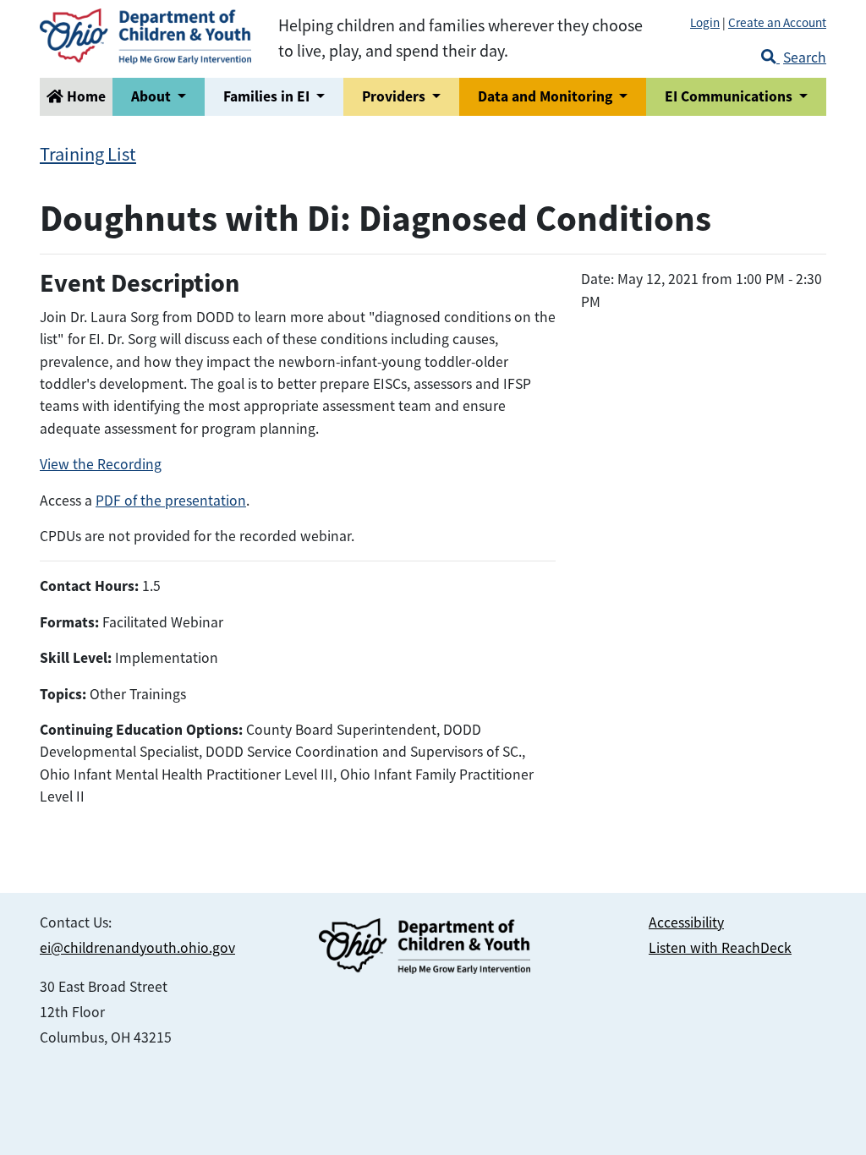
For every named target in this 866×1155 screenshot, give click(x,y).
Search (804, 57)
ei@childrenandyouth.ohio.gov (137, 948)
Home (84, 96)
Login (705, 22)
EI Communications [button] (730, 96)
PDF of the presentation (171, 500)
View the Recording (101, 464)
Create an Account (777, 22)
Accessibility (686, 922)
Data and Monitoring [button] (547, 96)
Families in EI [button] (268, 96)
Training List (88, 154)
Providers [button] (395, 96)
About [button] (152, 96)
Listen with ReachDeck (720, 948)
